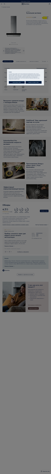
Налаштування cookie (17, 82)
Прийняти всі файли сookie (33, 82)
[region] (25, 77)
